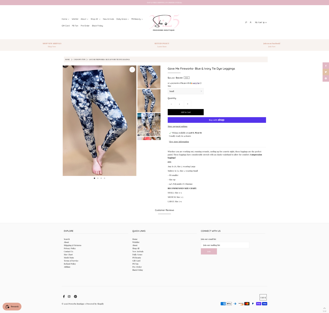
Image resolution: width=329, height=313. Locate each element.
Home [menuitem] (64, 19)
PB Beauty (136, 257)
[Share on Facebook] (326, 65)
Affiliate (67, 267)
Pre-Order (137, 267)
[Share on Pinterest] (326, 78)
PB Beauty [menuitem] (136, 19)
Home (67, 59)
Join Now (279, 46)
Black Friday (137, 270)
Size (169, 86)
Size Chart (68, 254)
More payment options (177, 126)
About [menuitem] (83, 19)
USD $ (263, 297)
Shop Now (60, 46)
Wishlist (135, 242)
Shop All (135, 248)
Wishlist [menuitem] (75, 19)
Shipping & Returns (72, 245)
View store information (179, 141)
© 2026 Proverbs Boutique (73, 303)
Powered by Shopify (95, 303)
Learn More (169, 46)
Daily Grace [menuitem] (121, 19)
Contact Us (68, 251)
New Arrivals (137, 251)
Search (67, 239)
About (66, 242)
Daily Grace (137, 254)
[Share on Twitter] (326, 72)
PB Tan (135, 263)
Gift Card (136, 260)
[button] (217, 83)
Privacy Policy (70, 248)
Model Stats (69, 257)
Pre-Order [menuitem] (85, 25)
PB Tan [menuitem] (75, 25)
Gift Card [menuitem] (66, 25)
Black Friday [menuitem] (97, 25)
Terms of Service (71, 260)
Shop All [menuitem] (94, 19)
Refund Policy (70, 263)
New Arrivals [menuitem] (108, 19)
